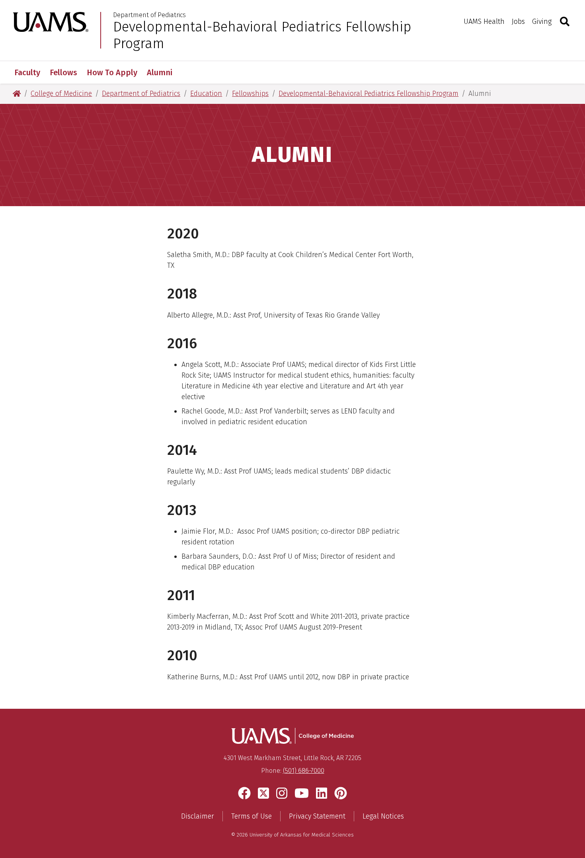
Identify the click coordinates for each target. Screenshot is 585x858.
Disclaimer (197, 816)
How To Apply (112, 72)
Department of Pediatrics (149, 15)
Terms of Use (251, 816)
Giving (542, 21)
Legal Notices (383, 816)
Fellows (63, 72)
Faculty (27, 72)
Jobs (518, 21)
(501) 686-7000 (303, 770)
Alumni (159, 72)
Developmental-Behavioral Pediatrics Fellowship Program (262, 35)
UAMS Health (484, 21)
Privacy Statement (317, 816)
